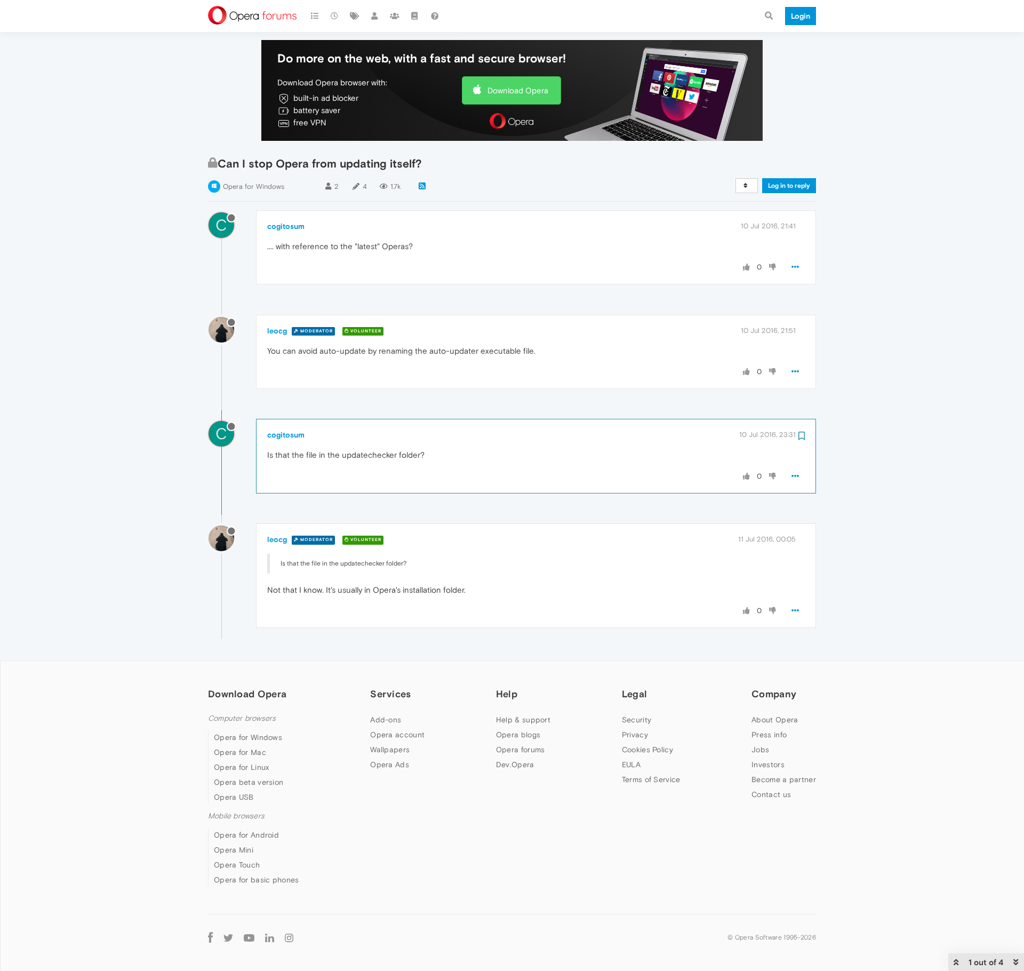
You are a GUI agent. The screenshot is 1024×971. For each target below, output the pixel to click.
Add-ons (385, 719)
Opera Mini (233, 850)
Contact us (771, 794)
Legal (634, 693)
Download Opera (517, 90)
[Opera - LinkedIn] (269, 937)
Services (390, 693)
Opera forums (520, 749)
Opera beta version (248, 782)
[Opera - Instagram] (289, 937)
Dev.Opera (515, 764)
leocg (277, 331)
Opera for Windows (253, 186)
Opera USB (234, 797)
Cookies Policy (647, 749)
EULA (631, 764)
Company (773, 693)
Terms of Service (651, 779)
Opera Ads (389, 764)
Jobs (760, 749)
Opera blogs (518, 734)
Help (506, 693)
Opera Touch (237, 865)
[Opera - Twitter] (228, 938)
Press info (769, 734)
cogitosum (286, 226)
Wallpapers (390, 749)
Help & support (523, 719)
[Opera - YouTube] (249, 938)
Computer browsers (242, 718)
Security (636, 719)
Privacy (635, 734)
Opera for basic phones (256, 880)
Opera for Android (246, 835)
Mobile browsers (236, 816)
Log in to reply (789, 185)
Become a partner (783, 779)
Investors (768, 764)
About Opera (774, 719)
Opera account (397, 734)
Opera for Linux (241, 767)
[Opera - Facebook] (210, 937)
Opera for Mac (240, 752)
